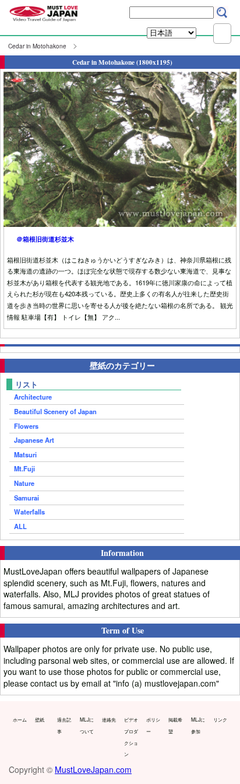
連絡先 (109, 719)
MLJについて (87, 725)
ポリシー (153, 725)
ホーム (20, 719)
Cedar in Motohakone (37, 46)
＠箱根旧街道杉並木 (45, 238)
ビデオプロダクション (131, 736)
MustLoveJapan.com (93, 769)
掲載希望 (175, 725)
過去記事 (64, 725)
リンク (220, 719)
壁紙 (39, 719)
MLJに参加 (198, 725)
